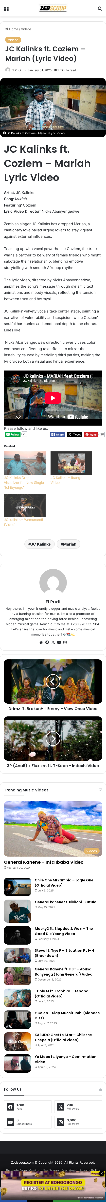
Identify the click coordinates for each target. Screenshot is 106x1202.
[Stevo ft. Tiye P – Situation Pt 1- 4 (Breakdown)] (17, 955)
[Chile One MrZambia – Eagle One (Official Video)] (17, 887)
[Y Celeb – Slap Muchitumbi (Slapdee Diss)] (17, 1019)
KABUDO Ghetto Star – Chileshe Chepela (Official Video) (63, 1037)
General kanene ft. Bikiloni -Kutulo (65, 902)
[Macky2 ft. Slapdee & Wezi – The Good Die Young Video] (17, 935)
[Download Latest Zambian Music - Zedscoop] (53, 8)
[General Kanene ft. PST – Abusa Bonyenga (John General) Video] (17, 976)
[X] (53, 642)
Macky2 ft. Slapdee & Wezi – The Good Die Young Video (64, 931)
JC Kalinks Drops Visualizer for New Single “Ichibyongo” (24, 482)
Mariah (69, 544)
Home (13, 29)
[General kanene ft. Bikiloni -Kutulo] (17, 911)
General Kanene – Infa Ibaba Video (44, 862)
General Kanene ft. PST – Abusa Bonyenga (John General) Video (63, 972)
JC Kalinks (41, 544)
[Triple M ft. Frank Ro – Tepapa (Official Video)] (17, 998)
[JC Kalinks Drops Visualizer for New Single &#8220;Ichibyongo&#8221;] (25, 463)
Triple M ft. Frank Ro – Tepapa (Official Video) (61, 994)
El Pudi (16, 70)
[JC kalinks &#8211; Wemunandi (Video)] (25, 506)
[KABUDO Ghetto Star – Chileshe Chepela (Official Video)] (17, 1041)
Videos (26, 29)
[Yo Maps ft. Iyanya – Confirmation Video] (17, 1063)
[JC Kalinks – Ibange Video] (71, 463)
